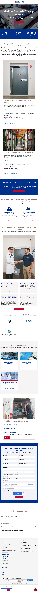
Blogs (3, 569)
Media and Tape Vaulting (6, 545)
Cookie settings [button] (3, 589)
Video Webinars (4, 570)
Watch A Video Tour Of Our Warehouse (10, 173)
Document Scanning (5, 552)
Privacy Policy (18, 583)
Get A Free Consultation (19, 191)
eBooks (3, 572)
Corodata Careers (5, 563)
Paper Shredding (4, 547)
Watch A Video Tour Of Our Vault (9, 123)
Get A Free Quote (19, 22)
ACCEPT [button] (8, 589)
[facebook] (17, 582)
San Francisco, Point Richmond (27, 551)
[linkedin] (19, 582)
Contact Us (4, 565)
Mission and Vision (5, 560)
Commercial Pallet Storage (6, 544)
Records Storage (4, 542)
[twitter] (20, 582)
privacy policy (4, 586)
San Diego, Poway (24, 542)
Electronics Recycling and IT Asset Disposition (9, 550)
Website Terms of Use (24, 583)
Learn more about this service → (10, 220)
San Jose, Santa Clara (25, 548)
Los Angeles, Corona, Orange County (28, 545)
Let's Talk (7, 437)
